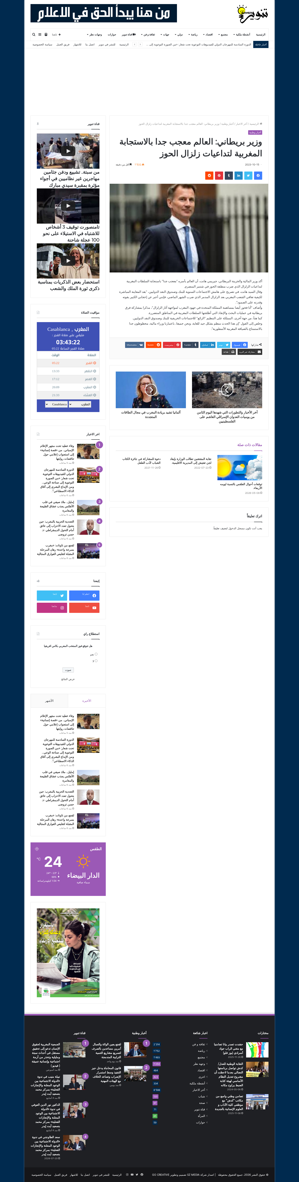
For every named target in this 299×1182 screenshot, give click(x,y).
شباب (201, 1096)
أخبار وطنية (227, 123)
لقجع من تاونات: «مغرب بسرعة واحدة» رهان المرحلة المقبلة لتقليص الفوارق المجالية (55, 549)
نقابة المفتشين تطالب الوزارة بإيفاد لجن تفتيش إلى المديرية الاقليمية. (190, 461)
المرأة (201, 1115)
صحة (202, 1102)
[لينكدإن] (239, 176)
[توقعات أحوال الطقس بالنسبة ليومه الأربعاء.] (239, 467)
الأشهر (49, 701)
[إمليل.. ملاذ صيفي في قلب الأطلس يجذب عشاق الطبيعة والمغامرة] (88, 507)
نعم (92, 654)
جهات (166, 34)
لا (93, 661)
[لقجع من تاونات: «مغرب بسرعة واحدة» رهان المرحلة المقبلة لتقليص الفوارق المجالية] (88, 551)
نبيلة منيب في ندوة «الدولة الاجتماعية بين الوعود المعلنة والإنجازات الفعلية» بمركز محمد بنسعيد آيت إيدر (45, 1085)
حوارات (112, 34)
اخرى (202, 1076)
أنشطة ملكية (243, 34)
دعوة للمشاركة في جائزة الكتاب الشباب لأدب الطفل (141, 461)
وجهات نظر (95, 34)
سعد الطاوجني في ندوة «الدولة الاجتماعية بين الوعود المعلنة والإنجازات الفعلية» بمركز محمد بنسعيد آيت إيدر (45, 1145)
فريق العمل (62, 44)
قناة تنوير (127, 34)
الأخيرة (86, 701)
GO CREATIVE (160, 1174)
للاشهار (77, 44)
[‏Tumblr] (229, 176)
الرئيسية (260, 34)
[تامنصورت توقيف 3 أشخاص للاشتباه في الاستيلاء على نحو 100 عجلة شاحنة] (68, 206)
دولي (180, 34)
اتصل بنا (90, 44)
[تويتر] (248, 176)
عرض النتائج (68, 679)
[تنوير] (252, 14)
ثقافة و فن (149, 34)
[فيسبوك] (258, 176)
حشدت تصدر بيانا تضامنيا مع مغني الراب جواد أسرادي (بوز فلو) (228, 1048)
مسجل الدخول (236, 528)
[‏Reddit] (209, 176)
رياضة (194, 34)
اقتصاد (209, 34)
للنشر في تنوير (107, 44)
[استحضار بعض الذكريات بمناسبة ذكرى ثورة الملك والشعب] (68, 261)
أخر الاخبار (241, 123)
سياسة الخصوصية (42, 44)
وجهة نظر (199, 1063)
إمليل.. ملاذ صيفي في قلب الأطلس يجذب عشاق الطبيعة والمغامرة (57, 506)
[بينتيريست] (219, 176)
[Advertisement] (149, 78)
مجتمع (224, 34)
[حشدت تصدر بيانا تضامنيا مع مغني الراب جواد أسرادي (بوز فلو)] (257, 1049)
